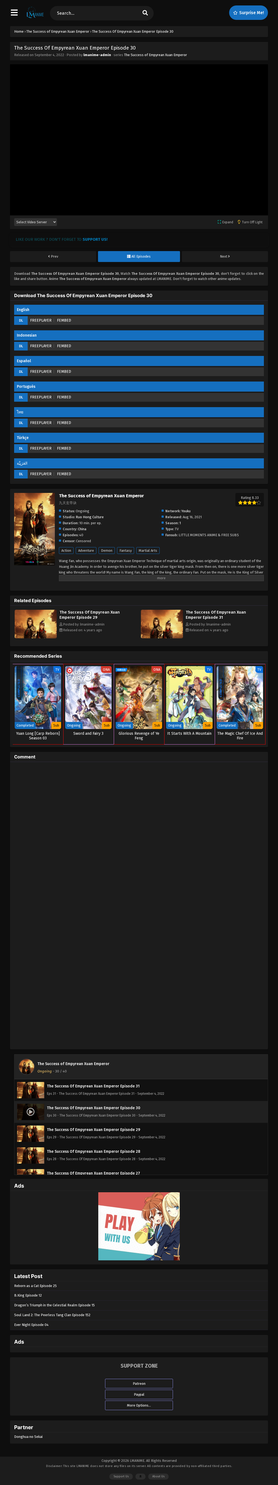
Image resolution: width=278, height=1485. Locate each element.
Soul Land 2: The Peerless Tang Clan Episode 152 (52, 1315)
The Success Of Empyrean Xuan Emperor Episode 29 (89, 615)
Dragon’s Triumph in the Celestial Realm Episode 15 (54, 1305)
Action (66, 550)
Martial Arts (148, 550)
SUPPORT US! (95, 239)
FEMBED (64, 320)
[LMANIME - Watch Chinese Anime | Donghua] (35, 17)
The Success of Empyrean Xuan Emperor (155, 55)
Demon (106, 550)
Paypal (139, 1394)
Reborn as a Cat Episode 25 (35, 1286)
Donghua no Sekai (28, 1437)
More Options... (139, 1405)
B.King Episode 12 (28, 1295)
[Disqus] (139, 834)
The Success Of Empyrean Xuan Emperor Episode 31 (216, 615)
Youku (186, 511)
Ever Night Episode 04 (31, 1325)
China (82, 529)
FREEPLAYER (41, 320)
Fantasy (125, 550)
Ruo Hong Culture (90, 517)
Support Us (121, 1476)
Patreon (139, 1384)
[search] (145, 13)
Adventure (86, 550)
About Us (158, 1476)
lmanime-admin (97, 55)
